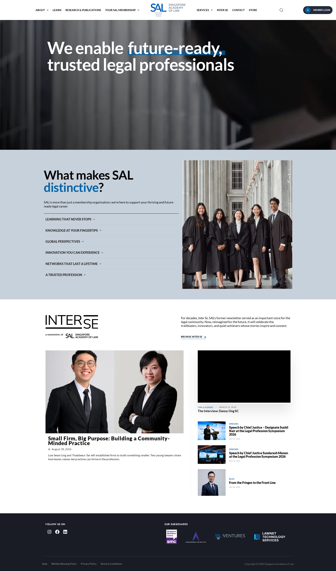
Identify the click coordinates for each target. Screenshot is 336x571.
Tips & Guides (205, 407)
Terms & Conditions (111, 563)
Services (203, 10)
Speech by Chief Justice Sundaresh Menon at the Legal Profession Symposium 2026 (258, 454)
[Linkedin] (65, 532)
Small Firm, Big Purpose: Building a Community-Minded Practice (109, 440)
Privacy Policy (88, 563)
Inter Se (222, 10)
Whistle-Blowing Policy (64, 563)
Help (44, 563)
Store (253, 10)
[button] (281, 10)
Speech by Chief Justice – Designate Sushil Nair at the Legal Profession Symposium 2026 (258, 430)
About (40, 10)
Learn (57, 10)
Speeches (233, 424)
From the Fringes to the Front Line (252, 483)
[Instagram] (49, 532)
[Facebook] (57, 532)
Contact (238, 10)
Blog (231, 479)
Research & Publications (83, 10)
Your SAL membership (120, 10)
